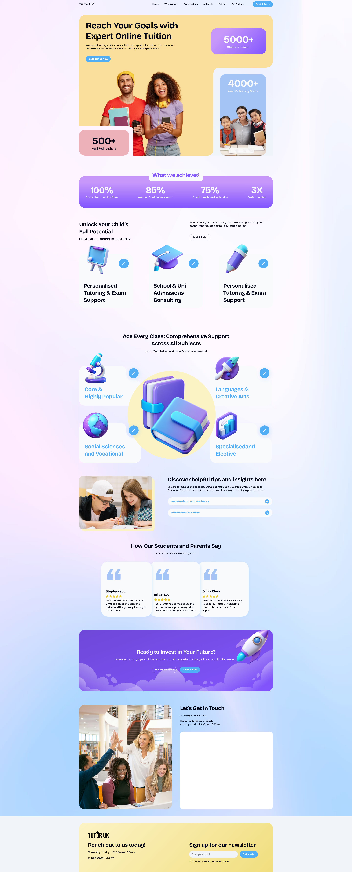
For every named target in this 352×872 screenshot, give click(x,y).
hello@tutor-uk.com (194, 715)
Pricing (222, 4)
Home (155, 4)
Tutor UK (86, 4)
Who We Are (171, 4)
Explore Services (164, 669)
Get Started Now (98, 58)
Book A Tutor (263, 4)
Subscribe (249, 854)
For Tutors (238, 4)
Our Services (191, 4)
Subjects (208, 4)
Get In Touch (190, 669)
